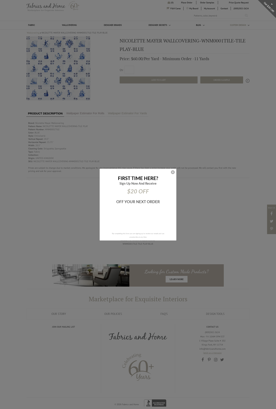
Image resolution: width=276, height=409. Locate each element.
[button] (173, 172)
